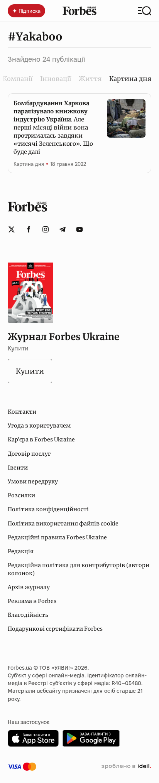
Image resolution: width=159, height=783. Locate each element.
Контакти (22, 411)
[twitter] (11, 229)
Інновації (55, 79)
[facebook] (28, 229)
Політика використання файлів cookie (63, 523)
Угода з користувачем (39, 425)
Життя (90, 79)
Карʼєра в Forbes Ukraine (41, 439)
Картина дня (29, 164)
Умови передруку (33, 481)
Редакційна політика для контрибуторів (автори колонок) (78, 569)
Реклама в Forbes (32, 601)
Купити (30, 371)
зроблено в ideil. (126, 766)
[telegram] (62, 229)
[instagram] (45, 229)
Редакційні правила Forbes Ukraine (57, 537)
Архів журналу (29, 587)
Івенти (18, 467)
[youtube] (79, 229)
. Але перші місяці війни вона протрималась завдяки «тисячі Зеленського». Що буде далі (53, 127)
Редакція (21, 551)
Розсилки (21, 495)
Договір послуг (29, 453)
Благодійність (28, 614)
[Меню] (144, 10)
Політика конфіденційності (48, 509)
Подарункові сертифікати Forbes (55, 628)
